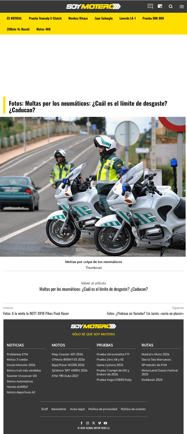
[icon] (150, 7)
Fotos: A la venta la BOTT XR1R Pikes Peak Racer (36, 313)
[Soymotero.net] (93, 6)
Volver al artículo (93, 283)
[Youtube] (105, 423)
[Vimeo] (99, 423)
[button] (170, 6)
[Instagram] (87, 423)
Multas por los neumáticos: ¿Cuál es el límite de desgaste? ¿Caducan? (93, 289)
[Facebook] (81, 423)
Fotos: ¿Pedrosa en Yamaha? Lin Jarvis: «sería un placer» (145, 313)
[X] (93, 423)
